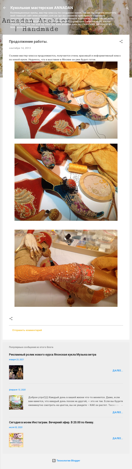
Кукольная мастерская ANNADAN (41, 7)
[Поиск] (127, 9)
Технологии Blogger (68, 460)
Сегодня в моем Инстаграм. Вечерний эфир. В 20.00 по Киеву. (51, 422)
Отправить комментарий (27, 330)
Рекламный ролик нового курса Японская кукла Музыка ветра (52, 354)
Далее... (118, 370)
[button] (121, 42)
